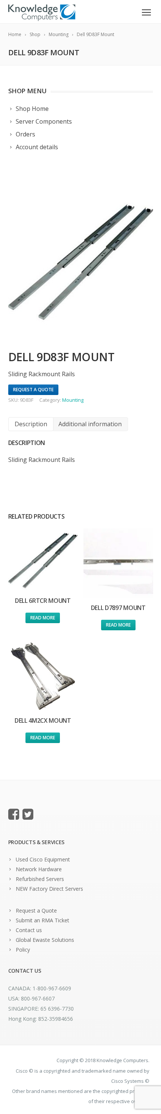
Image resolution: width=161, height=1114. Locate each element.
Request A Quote (33, 389)
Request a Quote (36, 910)
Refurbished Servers (40, 878)
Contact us (29, 930)
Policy (23, 949)
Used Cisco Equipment (43, 859)
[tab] (31, 424)
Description (31, 424)
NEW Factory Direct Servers (49, 888)
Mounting (72, 400)
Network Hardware (39, 869)
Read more (42, 618)
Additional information (90, 424)
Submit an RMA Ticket (42, 920)
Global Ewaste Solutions (45, 939)
